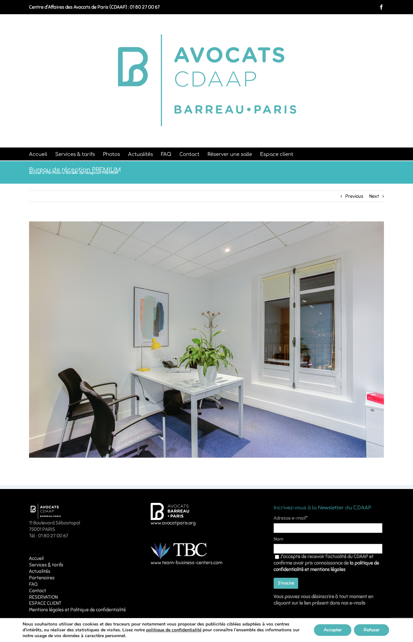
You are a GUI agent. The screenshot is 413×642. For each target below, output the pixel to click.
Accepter (333, 630)
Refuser (371, 630)
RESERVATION (43, 597)
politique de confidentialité (173, 630)
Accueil (35, 172)
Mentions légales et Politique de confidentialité (77, 610)
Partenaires (42, 578)
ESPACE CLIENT (45, 603)
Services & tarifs (46, 565)
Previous (354, 196)
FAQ (33, 584)
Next (374, 196)
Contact (37, 591)
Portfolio (53, 172)
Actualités (39, 571)
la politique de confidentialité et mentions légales (326, 566)
